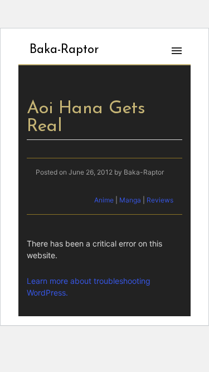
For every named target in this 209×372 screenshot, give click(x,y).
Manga (130, 200)
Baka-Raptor (64, 50)
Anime (104, 200)
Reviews (160, 200)
